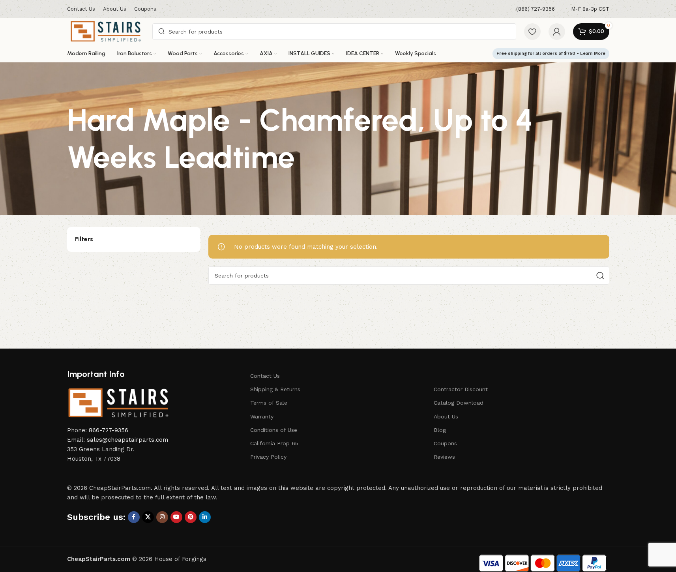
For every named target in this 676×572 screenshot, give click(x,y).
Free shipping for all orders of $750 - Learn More (550, 53)
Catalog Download (458, 402)
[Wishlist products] (532, 31)
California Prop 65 (274, 443)
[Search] (600, 275)
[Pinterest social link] (191, 517)
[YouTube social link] (176, 517)
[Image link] (118, 402)
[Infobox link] (535, 9)
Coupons (445, 443)
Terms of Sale (268, 402)
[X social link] (148, 517)
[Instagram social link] (162, 517)
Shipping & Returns (275, 389)
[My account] (557, 31)
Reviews (444, 457)
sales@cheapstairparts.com (127, 439)
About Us (446, 416)
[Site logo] (106, 30)
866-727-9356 (108, 430)
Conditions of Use (273, 430)
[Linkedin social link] (205, 517)
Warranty (261, 416)
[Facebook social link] (134, 517)
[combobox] (334, 31)
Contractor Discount (461, 389)
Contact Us (265, 376)
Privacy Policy (268, 457)
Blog (440, 430)
